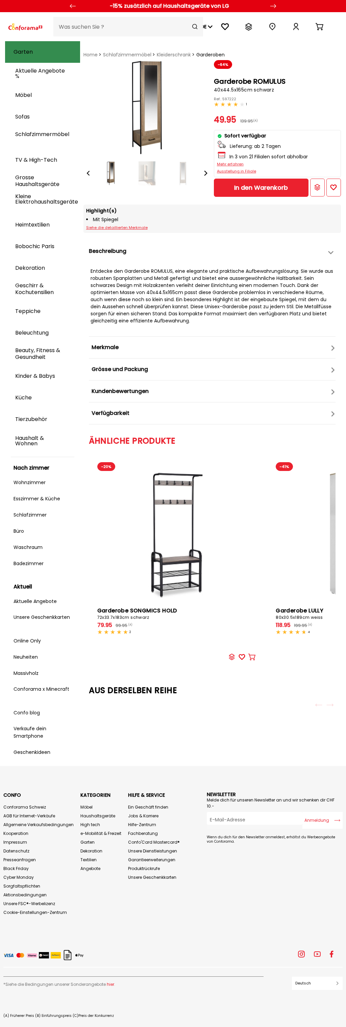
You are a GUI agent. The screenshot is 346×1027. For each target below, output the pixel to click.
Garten (87, 842)
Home (90, 54)
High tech (90, 824)
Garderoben (210, 54)
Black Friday (16, 868)
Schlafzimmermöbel (127, 54)
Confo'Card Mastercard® (154, 842)
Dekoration (91, 851)
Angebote (90, 868)
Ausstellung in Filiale (236, 171)
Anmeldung (316, 820)
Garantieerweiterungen (151, 860)
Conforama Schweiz (24, 807)
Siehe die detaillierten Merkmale (117, 227)
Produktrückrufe (144, 868)
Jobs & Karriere (143, 816)
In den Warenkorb (261, 187)
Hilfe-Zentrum (142, 824)
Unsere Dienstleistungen (152, 851)
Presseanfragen (19, 860)
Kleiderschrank (174, 54)
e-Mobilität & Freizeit (100, 833)
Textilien (88, 860)
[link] (296, 27)
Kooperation (15, 833)
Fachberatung (143, 833)
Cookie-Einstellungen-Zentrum (35, 912)
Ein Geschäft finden (148, 807)
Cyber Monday (18, 877)
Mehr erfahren (230, 164)
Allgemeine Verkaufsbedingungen (38, 824)
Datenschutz (16, 851)
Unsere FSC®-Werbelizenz (29, 903)
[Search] (195, 26)
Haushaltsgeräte (97, 816)
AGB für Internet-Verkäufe (29, 816)
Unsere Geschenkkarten (152, 877)
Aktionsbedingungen (25, 895)
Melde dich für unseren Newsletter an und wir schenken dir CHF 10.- (271, 803)
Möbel (86, 807)
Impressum (15, 842)
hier (110, 984)
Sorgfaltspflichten (21, 886)
